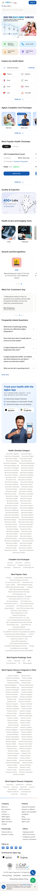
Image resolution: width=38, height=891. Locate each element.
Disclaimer (17, 875)
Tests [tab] (6, 146)
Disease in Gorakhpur (24, 701)
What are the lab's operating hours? (17, 368)
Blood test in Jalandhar (25, 491)
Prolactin (8, 577)
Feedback (25, 814)
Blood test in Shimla (28, 541)
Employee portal (28, 832)
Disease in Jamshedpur (25, 715)
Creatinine (30, 587)
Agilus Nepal (6, 819)
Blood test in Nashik (10, 522)
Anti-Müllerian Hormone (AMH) (19, 648)
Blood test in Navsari (11, 524)
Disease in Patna (25, 751)
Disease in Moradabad (12, 737)
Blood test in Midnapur (12, 512)
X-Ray (9, 661)
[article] (17, 164)
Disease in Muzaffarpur (12, 739)
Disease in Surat (13, 767)
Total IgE (31, 646)
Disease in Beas (26, 682)
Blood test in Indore (11, 489)
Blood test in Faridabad (26, 475)
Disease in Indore (12, 711)
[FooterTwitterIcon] (20, 847)
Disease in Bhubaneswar (26, 685)
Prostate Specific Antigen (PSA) (23, 577)
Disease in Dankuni (26, 692)
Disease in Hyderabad (12, 708)
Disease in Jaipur (12, 713)
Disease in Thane (25, 767)
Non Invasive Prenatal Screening (19, 643)
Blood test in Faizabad (11, 475)
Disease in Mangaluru (26, 729)
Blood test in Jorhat (26, 496)
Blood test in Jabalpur (26, 489)
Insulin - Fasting (10, 584)
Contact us (5, 814)
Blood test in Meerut (27, 510)
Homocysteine (10, 606)
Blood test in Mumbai (27, 515)
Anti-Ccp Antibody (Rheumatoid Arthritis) (19, 620)
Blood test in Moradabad (12, 515)
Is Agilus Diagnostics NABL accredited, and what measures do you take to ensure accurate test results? (18, 359)
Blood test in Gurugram (11, 482)
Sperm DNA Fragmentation (19, 641)
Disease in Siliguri (12, 765)
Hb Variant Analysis (12, 601)
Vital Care (10, 563)
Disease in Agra (25, 675)
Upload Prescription (28, 807)
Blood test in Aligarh (11, 458)
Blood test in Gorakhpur (25, 479)
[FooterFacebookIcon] (11, 847)
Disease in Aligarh (12, 680)
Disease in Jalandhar (25, 713)
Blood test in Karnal (12, 501)
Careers (4, 824)
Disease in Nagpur (11, 741)
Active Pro (28, 563)
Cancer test (14, 794)
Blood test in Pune (27, 531)
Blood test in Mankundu (12, 510)
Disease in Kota (25, 725)
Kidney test (23, 787)
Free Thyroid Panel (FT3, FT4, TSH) (19, 599)
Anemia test (23, 794)
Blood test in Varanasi (11, 550)
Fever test (15, 787)
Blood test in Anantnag (12, 461)
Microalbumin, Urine (13, 624)
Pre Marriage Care (28, 567)
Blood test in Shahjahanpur (12, 541)
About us (5, 807)
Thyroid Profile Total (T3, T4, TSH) (19, 617)
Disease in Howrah (26, 706)
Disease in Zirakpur (19, 774)
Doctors (4, 812)
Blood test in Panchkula (25, 526)
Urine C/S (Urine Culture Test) (24, 608)
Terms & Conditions (29, 875)
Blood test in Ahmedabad (12, 456)
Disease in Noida (12, 748)
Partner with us (7, 832)
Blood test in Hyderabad (12, 486)
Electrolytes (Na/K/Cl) (19, 627)
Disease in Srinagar (25, 765)
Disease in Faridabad (26, 697)
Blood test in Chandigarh (12, 468)
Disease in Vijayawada (25, 772)
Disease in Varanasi (11, 772)
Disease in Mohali (26, 734)
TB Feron (31, 634)
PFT (19, 663)
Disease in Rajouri (25, 755)
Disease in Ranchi (13, 758)
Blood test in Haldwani (11, 484)
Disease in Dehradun (12, 694)
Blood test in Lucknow (11, 505)
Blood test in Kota (26, 503)
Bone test (6, 787)
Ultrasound (17, 661)
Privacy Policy (7, 875)
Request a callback (28, 809)
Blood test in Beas (27, 461)
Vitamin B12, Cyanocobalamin (19, 610)
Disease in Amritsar (25, 680)
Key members (6, 809)
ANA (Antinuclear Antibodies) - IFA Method (19, 596)
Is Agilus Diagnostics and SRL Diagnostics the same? (14, 348)
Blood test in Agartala (12, 454)
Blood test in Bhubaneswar (27, 463)
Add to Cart (16, 173)
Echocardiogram (11, 663)
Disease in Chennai (26, 690)
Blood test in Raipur (12, 534)
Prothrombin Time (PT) (11, 603)
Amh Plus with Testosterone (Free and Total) (19, 636)
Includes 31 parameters (22, 161)
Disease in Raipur (13, 755)
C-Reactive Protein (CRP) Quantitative (15, 634)
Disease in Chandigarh (12, 690)
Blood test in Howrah (27, 484)
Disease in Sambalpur (25, 760)
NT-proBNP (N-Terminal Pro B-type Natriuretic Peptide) (19, 632)
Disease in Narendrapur (25, 741)
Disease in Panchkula (25, 748)
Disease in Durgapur (26, 694)
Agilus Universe (7, 821)
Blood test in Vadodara (25, 548)
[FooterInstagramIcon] (7, 847)
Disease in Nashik (11, 744)
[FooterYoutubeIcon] (3, 847)
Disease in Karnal (13, 722)
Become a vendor (7, 834)
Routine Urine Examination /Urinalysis (19, 592)
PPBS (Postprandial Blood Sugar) (14, 587)
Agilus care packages (29, 812)
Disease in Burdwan (27, 687)
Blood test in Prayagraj (12, 531)
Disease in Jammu (11, 715)
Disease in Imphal (27, 708)
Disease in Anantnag (13, 682)
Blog (23, 817)
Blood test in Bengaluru (10, 463)
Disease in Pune (26, 753)
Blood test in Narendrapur (26, 519)
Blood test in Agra (26, 454)
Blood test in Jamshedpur (26, 494)
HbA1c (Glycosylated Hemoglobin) (19, 589)
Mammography (27, 663)
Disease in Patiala (13, 751)
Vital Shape (7, 567)
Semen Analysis (9, 608)
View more (5, 374)
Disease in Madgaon (12, 729)
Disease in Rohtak (11, 760)
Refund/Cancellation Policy (19, 879)
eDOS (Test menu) (29, 834)
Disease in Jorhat (26, 718)
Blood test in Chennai (27, 468)
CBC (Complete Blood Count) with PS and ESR (19, 622)
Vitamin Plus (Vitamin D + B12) (19, 639)
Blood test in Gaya (11, 477)
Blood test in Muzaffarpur (12, 517)
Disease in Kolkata (13, 725)
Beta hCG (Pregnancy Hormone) (19, 580)
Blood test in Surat (12, 545)
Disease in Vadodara (25, 769)
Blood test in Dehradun (11, 472)
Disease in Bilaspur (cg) (12, 687)
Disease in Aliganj (27, 678)
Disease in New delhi (26, 746)
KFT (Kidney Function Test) (24, 606)
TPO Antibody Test (25, 601)
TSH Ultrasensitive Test (19, 594)
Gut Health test (12, 789)
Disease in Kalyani (12, 720)
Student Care (17, 567)
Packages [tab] (15, 146)
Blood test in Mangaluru (27, 508)
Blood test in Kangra (26, 498)
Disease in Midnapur (13, 734)
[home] (11, 2)
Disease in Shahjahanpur (13, 762)
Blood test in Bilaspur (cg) (11, 465)
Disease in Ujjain (12, 769)
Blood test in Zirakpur (19, 552)
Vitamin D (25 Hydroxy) (19, 615)
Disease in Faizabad (12, 697)
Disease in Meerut (26, 732)
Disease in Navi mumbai (25, 744)
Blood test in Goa (11, 479)
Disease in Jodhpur (12, 718)
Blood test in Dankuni (27, 470)
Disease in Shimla (27, 762)
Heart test (29, 784)
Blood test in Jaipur (11, 491)
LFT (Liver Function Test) (12, 582)
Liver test (31, 787)
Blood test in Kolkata (13, 503)
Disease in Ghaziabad (25, 699)
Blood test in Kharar (25, 501)
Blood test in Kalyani (12, 498)
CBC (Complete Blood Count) (19, 613)
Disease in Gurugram (12, 704)
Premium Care (11, 565)
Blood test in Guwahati (27, 482)
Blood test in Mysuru (28, 517)
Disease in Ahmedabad (12, 678)
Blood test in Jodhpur (12, 496)
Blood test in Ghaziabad (25, 477)
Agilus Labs (26, 821)
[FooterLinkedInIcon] (16, 847)
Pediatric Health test (13, 791)
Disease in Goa (11, 701)
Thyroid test (9, 784)
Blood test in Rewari (26, 536)
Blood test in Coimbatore (12, 470)
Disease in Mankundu (12, 732)
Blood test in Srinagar (26, 543)
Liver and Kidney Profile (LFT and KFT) (19, 629)
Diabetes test (20, 784)
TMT (28, 661)
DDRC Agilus (6, 817)
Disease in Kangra (25, 720)
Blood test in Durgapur (26, 472)
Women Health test (24, 789)
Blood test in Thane (25, 545)
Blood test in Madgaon (11, 508)
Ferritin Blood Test (27, 582)
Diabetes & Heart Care (24, 565)
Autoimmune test (26, 791)
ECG (24, 661)
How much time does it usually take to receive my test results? (17, 339)
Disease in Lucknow (12, 727)
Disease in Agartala (13, 675)
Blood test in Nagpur (10, 519)
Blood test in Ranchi (12, 536)
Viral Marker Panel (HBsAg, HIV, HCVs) (15, 646)
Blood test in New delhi (26, 524)
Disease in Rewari (25, 758)
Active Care (18, 563)
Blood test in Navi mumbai (26, 522)
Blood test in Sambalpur (26, 538)
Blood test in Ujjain (11, 548)
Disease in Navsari (11, 746)
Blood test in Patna (26, 529)
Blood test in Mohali (26, 512)
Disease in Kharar (25, 722)
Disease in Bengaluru (11, 685)
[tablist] (11, 146)
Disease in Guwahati (26, 704)
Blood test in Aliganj (27, 456)
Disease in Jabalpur (25, 711)
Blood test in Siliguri (11, 543)
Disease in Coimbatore (12, 692)
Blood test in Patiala (12, 529)
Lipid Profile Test (26, 624)
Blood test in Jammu (10, 494)
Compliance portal (29, 837)
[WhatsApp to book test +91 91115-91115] (33, 880)
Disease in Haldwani (12, 706)
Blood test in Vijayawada (26, 550)
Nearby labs (26, 819)
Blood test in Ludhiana (26, 505)
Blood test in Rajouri (26, 534)
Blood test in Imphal (27, 486)
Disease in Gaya (11, 699)
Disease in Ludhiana (26, 727)
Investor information (29, 839)
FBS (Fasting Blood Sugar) (24, 584)
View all (18, 99)
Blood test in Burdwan (27, 465)
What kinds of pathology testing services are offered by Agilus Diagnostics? (15, 329)
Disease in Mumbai (26, 737)
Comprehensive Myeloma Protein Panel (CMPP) (19, 650)
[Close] (34, 886)
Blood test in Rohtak (11, 538)
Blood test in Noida (11, 526)
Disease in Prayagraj (13, 753)
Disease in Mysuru (27, 739)
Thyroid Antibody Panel (27, 603)
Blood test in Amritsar (26, 458)
